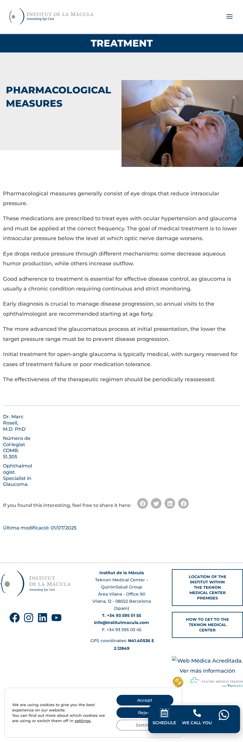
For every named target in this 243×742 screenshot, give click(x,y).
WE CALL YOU (197, 722)
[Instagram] (28, 617)
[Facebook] (14, 617)
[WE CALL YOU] (197, 713)
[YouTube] (56, 617)
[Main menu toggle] (229, 16)
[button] (142, 503)
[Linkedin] (42, 617)
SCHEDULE (164, 722)
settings (83, 720)
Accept (144, 700)
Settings (145, 725)
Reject (145, 712)
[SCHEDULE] (164, 713)
